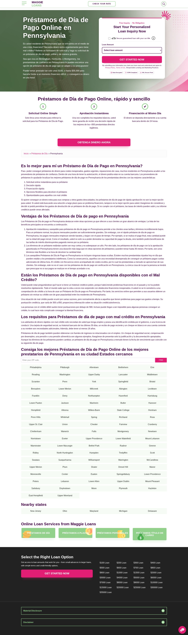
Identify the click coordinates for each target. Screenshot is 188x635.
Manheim (94, 403)
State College (123, 410)
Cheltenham (35, 431)
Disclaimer (28, 622)
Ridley (36, 453)
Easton (94, 474)
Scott (152, 453)
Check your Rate (102, 4)
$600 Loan (121, 568)
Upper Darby (94, 374)
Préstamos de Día (39, 153)
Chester (94, 424)
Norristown (36, 438)
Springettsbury (123, 474)
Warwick (65, 431)
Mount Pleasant (152, 481)
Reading (36, 374)
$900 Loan (104, 573)
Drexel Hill (123, 467)
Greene (152, 446)
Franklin (35, 396)
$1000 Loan (122, 573)
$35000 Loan (106, 592)
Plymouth (123, 488)
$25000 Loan (140, 587)
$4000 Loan (122, 577)
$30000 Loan (157, 587)
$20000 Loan (123, 587)
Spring (94, 417)
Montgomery (123, 431)
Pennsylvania (56, 153)
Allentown (94, 367)
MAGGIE (37, 4)
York (94, 381)
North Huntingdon (65, 453)
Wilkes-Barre (94, 410)
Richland (123, 417)
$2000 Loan (156, 573)
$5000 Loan (139, 577)
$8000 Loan (122, 582)
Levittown (152, 389)
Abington (123, 389)
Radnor (123, 446)
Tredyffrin (123, 453)
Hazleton (152, 488)
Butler (123, 403)
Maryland (94, 511)
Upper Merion (36, 467)
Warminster (36, 446)
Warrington (123, 460)
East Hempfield (36, 495)
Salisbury (35, 488)
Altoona (64, 410)
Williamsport (94, 460)
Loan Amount (108, 45)
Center (65, 474)
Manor (152, 467)
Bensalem (35, 389)
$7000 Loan (105, 582)
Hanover (152, 403)
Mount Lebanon (152, 438)
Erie (152, 367)
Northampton (94, 396)
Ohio (65, 511)
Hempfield (35, 410)
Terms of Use (120, 68)
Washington (64, 374)
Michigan (123, 511)
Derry (64, 396)
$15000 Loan (106, 587)
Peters (36, 481)
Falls (94, 431)
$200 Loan (121, 563)
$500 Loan (104, 568)
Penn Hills (35, 417)
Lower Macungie (64, 446)
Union (65, 424)
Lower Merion (65, 389)
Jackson (65, 403)
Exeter (65, 438)
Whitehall (65, 417)
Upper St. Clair (35, 424)
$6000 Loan (156, 577)
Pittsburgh (64, 367)
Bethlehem (123, 367)
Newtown (152, 431)
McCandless (152, 460)
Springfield (123, 381)
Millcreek (94, 389)
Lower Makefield (123, 438)
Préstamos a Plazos (75, 533)
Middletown (152, 374)
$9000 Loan (139, 582)
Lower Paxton (35, 403)
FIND (161, 360)
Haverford (123, 396)
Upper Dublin (123, 481)
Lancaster (123, 374)
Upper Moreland (65, 495)
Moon (94, 488)
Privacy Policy (110, 68)
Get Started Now (57, 573)
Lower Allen (94, 481)
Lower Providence (152, 474)
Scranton (36, 381)
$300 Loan (138, 563)
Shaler (94, 467)
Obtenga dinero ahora (94, 142)
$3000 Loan (105, 577)
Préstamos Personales (112, 533)
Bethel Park (94, 446)
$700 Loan (138, 568)
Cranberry (152, 424)
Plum (65, 467)
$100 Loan (104, 563)
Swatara (36, 460)
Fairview (123, 424)
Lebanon (65, 481)
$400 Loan (155, 563)
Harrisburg (152, 396)
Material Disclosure (32, 611)
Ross (152, 417)
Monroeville (35, 474)
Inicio (26, 153)
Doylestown (64, 488)
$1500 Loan (139, 573)
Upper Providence (94, 438)
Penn (64, 381)
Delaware (152, 511)
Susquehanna (64, 460)
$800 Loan (155, 568)
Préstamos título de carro (149, 534)
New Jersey (35, 511)
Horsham (152, 410)
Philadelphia (35, 367)
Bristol (152, 381)
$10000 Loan (157, 582)
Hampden (94, 453)
